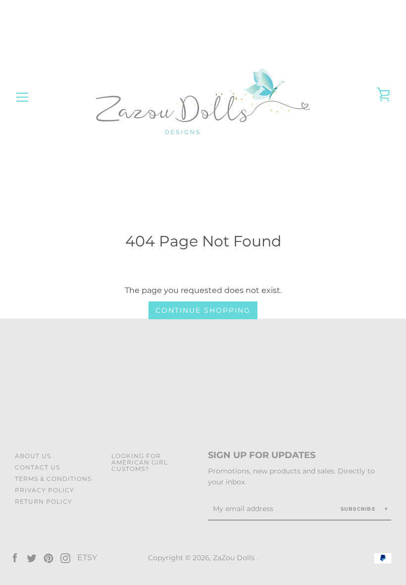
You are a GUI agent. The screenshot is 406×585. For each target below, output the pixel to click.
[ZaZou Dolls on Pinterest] (48, 557)
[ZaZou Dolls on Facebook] (15, 557)
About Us (33, 456)
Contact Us (37, 467)
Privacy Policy (44, 490)
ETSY (87, 557)
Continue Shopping (203, 310)
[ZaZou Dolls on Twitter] (32, 557)
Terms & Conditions (53, 478)
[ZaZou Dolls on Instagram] (65, 557)
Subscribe (359, 509)
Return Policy (43, 501)
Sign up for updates (261, 455)
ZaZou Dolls (234, 558)
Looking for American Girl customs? (139, 462)
